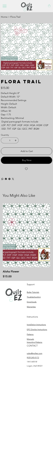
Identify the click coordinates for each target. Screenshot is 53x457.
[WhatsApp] (2, 178)
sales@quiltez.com (34, 353)
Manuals (30, 339)
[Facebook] (5, 178)
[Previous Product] (7, 235)
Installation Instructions (36, 324)
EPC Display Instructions (37, 329)
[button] (49, 5)
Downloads (32, 302)
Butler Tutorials (33, 292)
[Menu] (4, 6)
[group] (26, 241)
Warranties (31, 307)
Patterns (30, 334)
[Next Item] (48, 49)
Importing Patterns (34, 342)
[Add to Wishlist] (26, 169)
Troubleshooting (34, 297)
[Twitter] (12, 178)
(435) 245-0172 (33, 357)
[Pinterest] (9, 178)
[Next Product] (46, 235)
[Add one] (16, 140)
